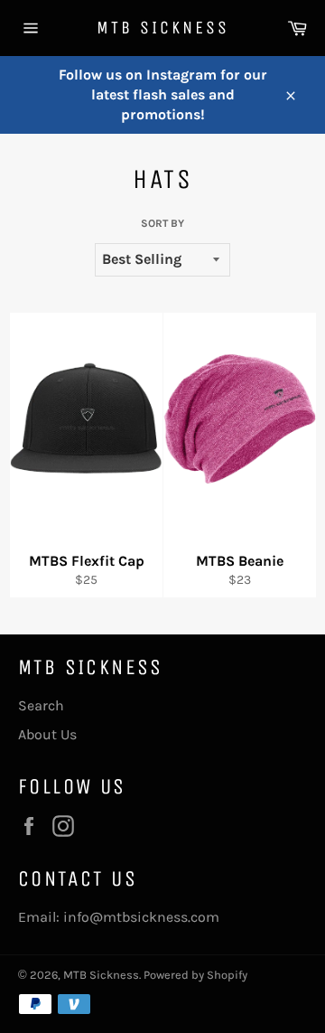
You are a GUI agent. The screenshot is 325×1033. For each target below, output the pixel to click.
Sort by (162, 223)
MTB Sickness (163, 27)
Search (41, 705)
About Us (47, 734)
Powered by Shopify (195, 974)
